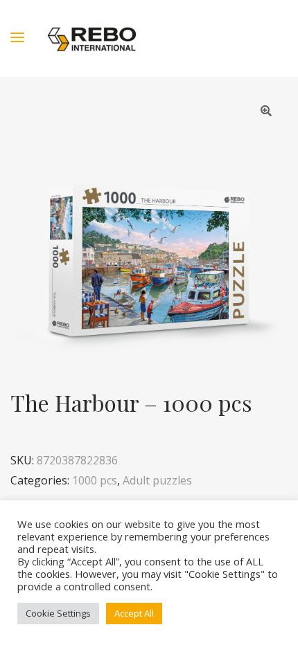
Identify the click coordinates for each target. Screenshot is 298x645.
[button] (266, 111)
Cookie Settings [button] (58, 613)
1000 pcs (94, 480)
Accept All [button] (134, 613)
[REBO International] (92, 38)
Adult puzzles (157, 480)
